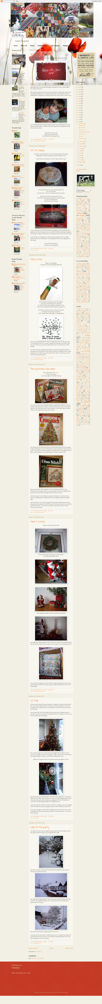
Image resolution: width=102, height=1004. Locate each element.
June (80, 153)
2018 (79, 103)
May (80, 155)
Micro (77, 360)
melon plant (83, 252)
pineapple (86, 254)
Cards (78, 321)
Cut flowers (84, 210)
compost (86, 246)
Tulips (86, 240)
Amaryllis (82, 200)
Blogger (66, 992)
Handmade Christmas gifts (83, 344)
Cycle (84, 329)
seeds (77, 256)
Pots (85, 235)
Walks (79, 399)
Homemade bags (80, 348)
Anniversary (79, 312)
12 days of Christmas (81, 309)
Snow (39, 943)
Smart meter (79, 385)
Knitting (87, 351)
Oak (77, 226)
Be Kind (81, 315)
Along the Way (17, 176)
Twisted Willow (79, 242)
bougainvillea (85, 245)
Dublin (85, 333)
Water (78, 400)
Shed (83, 238)
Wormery (78, 245)
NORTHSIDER (17, 245)
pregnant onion (84, 255)
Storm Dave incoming (22, 203)
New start (82, 368)
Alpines (88, 199)
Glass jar (78, 217)
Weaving (85, 400)
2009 (79, 165)
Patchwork (85, 371)
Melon (87, 224)
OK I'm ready (37, 150)
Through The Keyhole (18, 142)
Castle (86, 321)
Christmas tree (80, 209)
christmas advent (84, 411)
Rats (79, 238)
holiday (85, 417)
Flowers (79, 213)
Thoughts (43, 141)
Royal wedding (86, 379)
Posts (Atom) (38, 951)
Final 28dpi (85, 279)
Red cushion (85, 290)
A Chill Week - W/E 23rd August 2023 (19, 278)
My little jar (78, 363)
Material (87, 359)
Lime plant (80, 224)
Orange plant (87, 226)
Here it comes (37, 522)
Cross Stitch (42, 512)
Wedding (78, 402)
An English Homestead (19, 234)
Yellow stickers (79, 407)
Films (82, 337)
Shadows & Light (17, 153)
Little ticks (87, 355)
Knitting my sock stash (22, 192)
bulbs (78, 247)
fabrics (81, 415)
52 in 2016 (83, 310)
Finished (88, 338)
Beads (87, 315)
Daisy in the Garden (18, 222)
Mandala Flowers (86, 286)
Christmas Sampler (81, 323)
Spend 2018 (85, 388)
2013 (79, 115)
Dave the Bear (81, 332)
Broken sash (81, 268)
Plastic (77, 374)
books (80, 409)
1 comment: (50, 511)
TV (81, 394)
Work (80, 406)
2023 (79, 92)
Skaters (86, 293)
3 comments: (50, 248)
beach (84, 407)
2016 (79, 108)
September (82, 146)
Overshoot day (87, 369)
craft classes (87, 412)
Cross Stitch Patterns (83, 274)
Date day (82, 331)
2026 (79, 85)
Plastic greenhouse (84, 232)
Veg (86, 242)
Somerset (86, 387)
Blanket (78, 318)
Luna (85, 358)
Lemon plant (87, 223)
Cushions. (78, 329)
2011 (79, 119)
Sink (87, 238)
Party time (36, 259)
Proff (88, 373)
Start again (88, 390)
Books (32, 46)
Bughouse (81, 204)
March (81, 160)
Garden (82, 215)
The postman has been (42, 369)
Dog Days (23, 177)
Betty (77, 203)
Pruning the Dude (23, 155)
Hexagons (78, 346)
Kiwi (86, 221)
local (77, 418)
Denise (57, 373)
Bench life (14, 54)
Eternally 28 (16, 200)
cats (89, 409)
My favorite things (85, 362)
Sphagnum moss (81, 239)
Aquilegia (78, 202)
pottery (86, 420)
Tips (86, 396)
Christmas (35, 250)
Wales (88, 397)
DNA (88, 329)
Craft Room (83, 326)
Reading (82, 376)
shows (77, 422)
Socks (78, 387)
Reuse (87, 378)
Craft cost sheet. (84, 328)
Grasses (85, 217)
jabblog (15, 130)
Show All (24, 211)
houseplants (79, 251)
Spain (77, 388)
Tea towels (85, 394)
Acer (77, 199)
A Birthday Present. (22, 248)
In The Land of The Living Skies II (19, 265)
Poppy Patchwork (33, 9)
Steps (86, 393)
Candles (86, 319)
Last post (83, 353)
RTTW (87, 375)
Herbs (86, 220)
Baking (78, 313)
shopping (86, 421)
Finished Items (42, 46)
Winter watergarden (81, 300)
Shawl (82, 382)
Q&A (77, 375)
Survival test (21, 86)
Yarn (85, 406)
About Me (24, 46)
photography (79, 420)
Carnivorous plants (81, 207)
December (81, 123)
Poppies (80, 235)
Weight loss (86, 404)
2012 (79, 117)
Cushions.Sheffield (80, 276)
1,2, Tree (34, 701)
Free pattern (87, 339)
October (81, 144)
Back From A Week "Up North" (23, 237)
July (80, 151)
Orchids (81, 227)
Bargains (87, 313)
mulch (88, 252)
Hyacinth (78, 221)
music (86, 418)
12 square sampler (81, 263)
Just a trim (21, 72)
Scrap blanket (79, 381)
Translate (87, 192)
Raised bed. (79, 236)
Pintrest (86, 372)
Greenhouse (79, 219)
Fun (89, 341)
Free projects (82, 341)
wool (77, 425)
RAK (81, 375)
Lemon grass (79, 223)
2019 (79, 101)
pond (77, 255)
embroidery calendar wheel (82, 302)
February (81, 162)
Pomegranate (87, 233)
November (81, 141)
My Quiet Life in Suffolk (19, 283)
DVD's (77, 331)
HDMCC (81, 343)
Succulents (78, 240)
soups (77, 424)
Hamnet (22, 143)
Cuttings (78, 212)
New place (35, 943)
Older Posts (69, 948)
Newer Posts (33, 948)
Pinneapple (88, 229)
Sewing (88, 381)
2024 (79, 89)
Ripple (77, 379)
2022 (79, 94)
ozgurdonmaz (55, 992)
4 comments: (51, 139)
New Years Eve (38, 54)
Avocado (85, 202)
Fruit (89, 214)
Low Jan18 (78, 356)
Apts (87, 312)
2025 (79, 87)
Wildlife (85, 243)
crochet (88, 414)
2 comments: (51, 358)
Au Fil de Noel (87, 266)
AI (88, 310)
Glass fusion (82, 342)
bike (89, 407)
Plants (88, 230)
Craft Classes (55, 46)
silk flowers (85, 422)
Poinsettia (78, 233)
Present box (83, 373)
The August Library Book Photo (22, 287)
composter (78, 248)
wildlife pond (84, 256)
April (80, 157)
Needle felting (79, 366)
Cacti (87, 204)
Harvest (78, 220)
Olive (80, 226)
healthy (78, 417)
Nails (80, 365)
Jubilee (81, 349)
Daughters (88, 331)
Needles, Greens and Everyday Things (18, 188)
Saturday (23, 166)
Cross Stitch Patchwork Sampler (83, 272)
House (88, 348)
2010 (79, 121)
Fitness (81, 339)
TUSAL (85, 296)
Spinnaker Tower (80, 390)
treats (82, 424)
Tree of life (81, 299)
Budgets (86, 318)
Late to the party (39, 827)
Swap (77, 394)
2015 (79, 110)
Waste (86, 399)
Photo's (38, 141)
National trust (86, 365)
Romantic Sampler (81, 292)
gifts (87, 415)
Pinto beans (81, 230)
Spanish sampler (80, 295)
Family (34, 141)
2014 (79, 112)
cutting (84, 248)
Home (16, 46)
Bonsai (88, 203)
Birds (83, 203)
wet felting (87, 424)
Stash (80, 391)
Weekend (86, 402)
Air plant (83, 198)
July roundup (21, 113)
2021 (79, 96)
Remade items (79, 378)
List (81, 355)
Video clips (78, 397)
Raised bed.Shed (87, 236)
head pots (85, 249)
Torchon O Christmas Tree (83, 298)
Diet (80, 333)
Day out (88, 332)
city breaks (79, 412)
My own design (80, 289)
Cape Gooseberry (81, 206)
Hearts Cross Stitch (83, 282)
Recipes (65, 46)
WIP (73, 46)
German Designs (80, 280)
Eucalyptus (85, 212)
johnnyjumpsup (17, 277)
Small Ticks (86, 384)
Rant (77, 376)
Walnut (78, 243)
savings (78, 421)
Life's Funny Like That (19, 165)
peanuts (80, 254)
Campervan (79, 319)
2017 (79, 105)
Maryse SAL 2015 (83, 288)
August (81, 148)
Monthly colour (84, 360)
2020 (79, 99)
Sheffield (78, 293)
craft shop (81, 413)
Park (79, 371)
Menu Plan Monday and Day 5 (23, 268)
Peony (82, 229)
